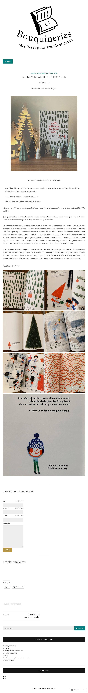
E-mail (13, 516)
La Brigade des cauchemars (14, 650)
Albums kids (35, 73)
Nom (13, 501)
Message (6, 523)
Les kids (50, 73)
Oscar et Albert (9, 660)
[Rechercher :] (44, 628)
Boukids (43, 73)
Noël (55, 73)
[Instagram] (4, 677)
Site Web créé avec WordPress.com (44, 688)
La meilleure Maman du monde (31, 615)
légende (5, 604)
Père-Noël (18, 604)
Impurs (7, 614)
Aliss (6, 655)
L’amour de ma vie (11, 653)
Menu (9, 61)
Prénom (13, 508)
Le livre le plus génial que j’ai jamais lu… (18, 658)
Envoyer (7, 550)
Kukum (7, 648)
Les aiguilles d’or (10, 646)
